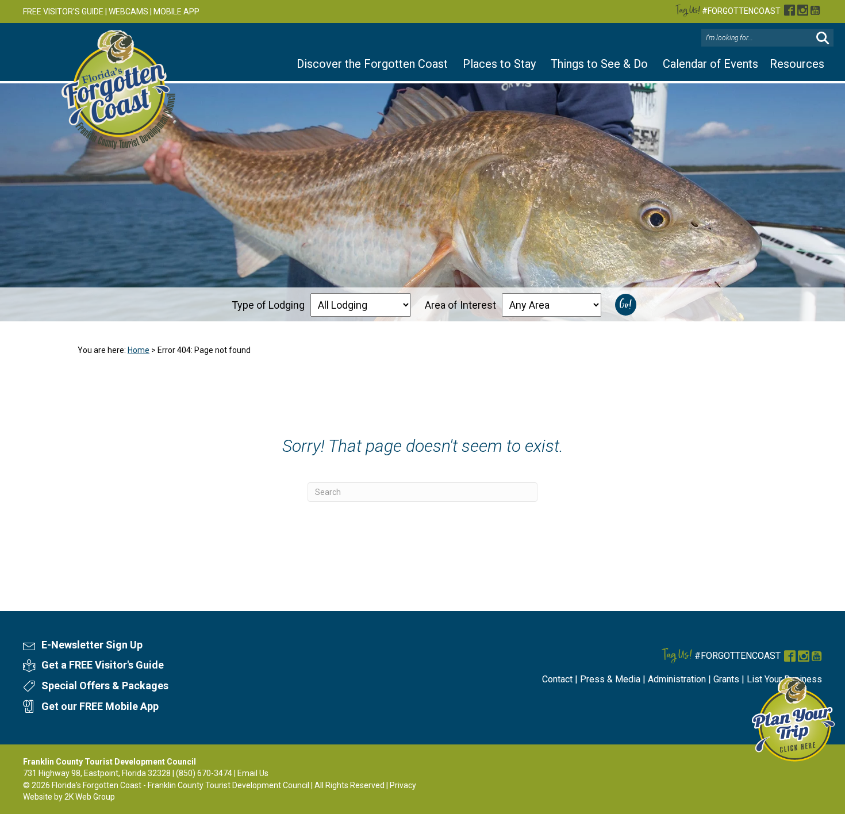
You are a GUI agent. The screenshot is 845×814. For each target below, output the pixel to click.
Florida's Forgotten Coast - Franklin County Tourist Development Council (180, 785)
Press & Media (610, 679)
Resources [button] (797, 64)
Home (138, 350)
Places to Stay (499, 64)
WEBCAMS (128, 11)
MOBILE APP (176, 11)
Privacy (403, 785)
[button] (822, 38)
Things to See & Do (599, 64)
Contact (557, 679)
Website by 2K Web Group (69, 796)
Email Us (252, 773)
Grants (726, 679)
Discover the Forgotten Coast (372, 64)
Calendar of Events (710, 64)
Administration (677, 679)
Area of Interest (460, 305)
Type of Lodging (268, 305)
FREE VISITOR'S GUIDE (63, 11)
